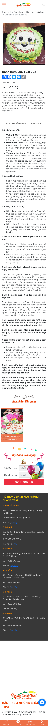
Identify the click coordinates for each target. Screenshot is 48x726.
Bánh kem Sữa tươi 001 (12, 438)
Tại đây (14, 522)
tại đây (14, 565)
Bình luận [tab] (36, 123)
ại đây (14, 544)
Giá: (3, 87)
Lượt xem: (6, 82)
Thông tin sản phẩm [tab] (15, 123)
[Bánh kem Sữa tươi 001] (12, 423)
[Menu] (4, 4)
